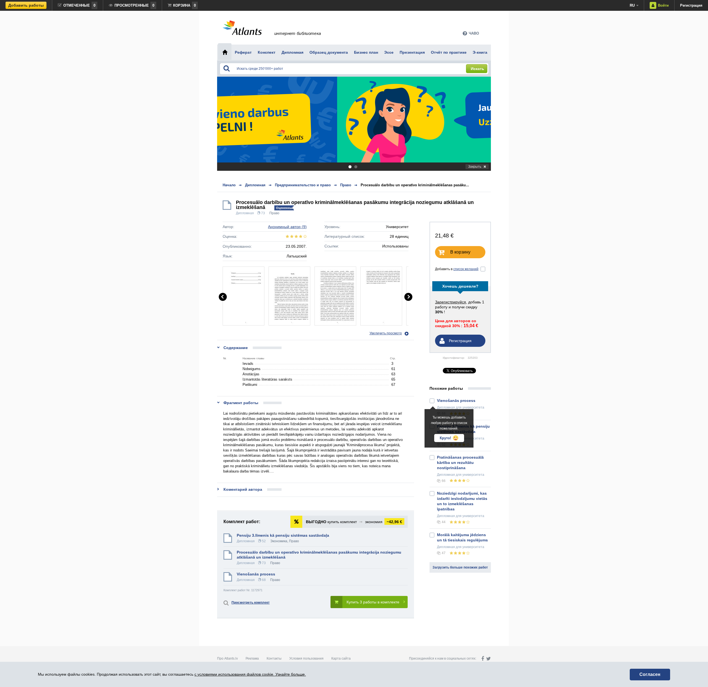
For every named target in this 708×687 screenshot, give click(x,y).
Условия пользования (306, 658)
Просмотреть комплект (250, 603)
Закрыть (474, 167)
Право (274, 213)
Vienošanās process (256, 574)
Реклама (252, 658)
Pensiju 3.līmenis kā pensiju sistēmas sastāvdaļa (283, 535)
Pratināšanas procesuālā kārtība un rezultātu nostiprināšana (460, 462)
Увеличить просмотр (385, 333)
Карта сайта (341, 658)
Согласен (649, 674)
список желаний (465, 269)
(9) (287, 226)
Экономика (278, 541)
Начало (229, 185)
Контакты (274, 658)
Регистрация (691, 5)
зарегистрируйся (450, 302)
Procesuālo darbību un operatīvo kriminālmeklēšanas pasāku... (415, 185)
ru (632, 5)
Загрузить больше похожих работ (460, 567)
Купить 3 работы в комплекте (373, 602)
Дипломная (245, 213)
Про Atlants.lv (227, 658)
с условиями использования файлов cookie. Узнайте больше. (250, 674)
